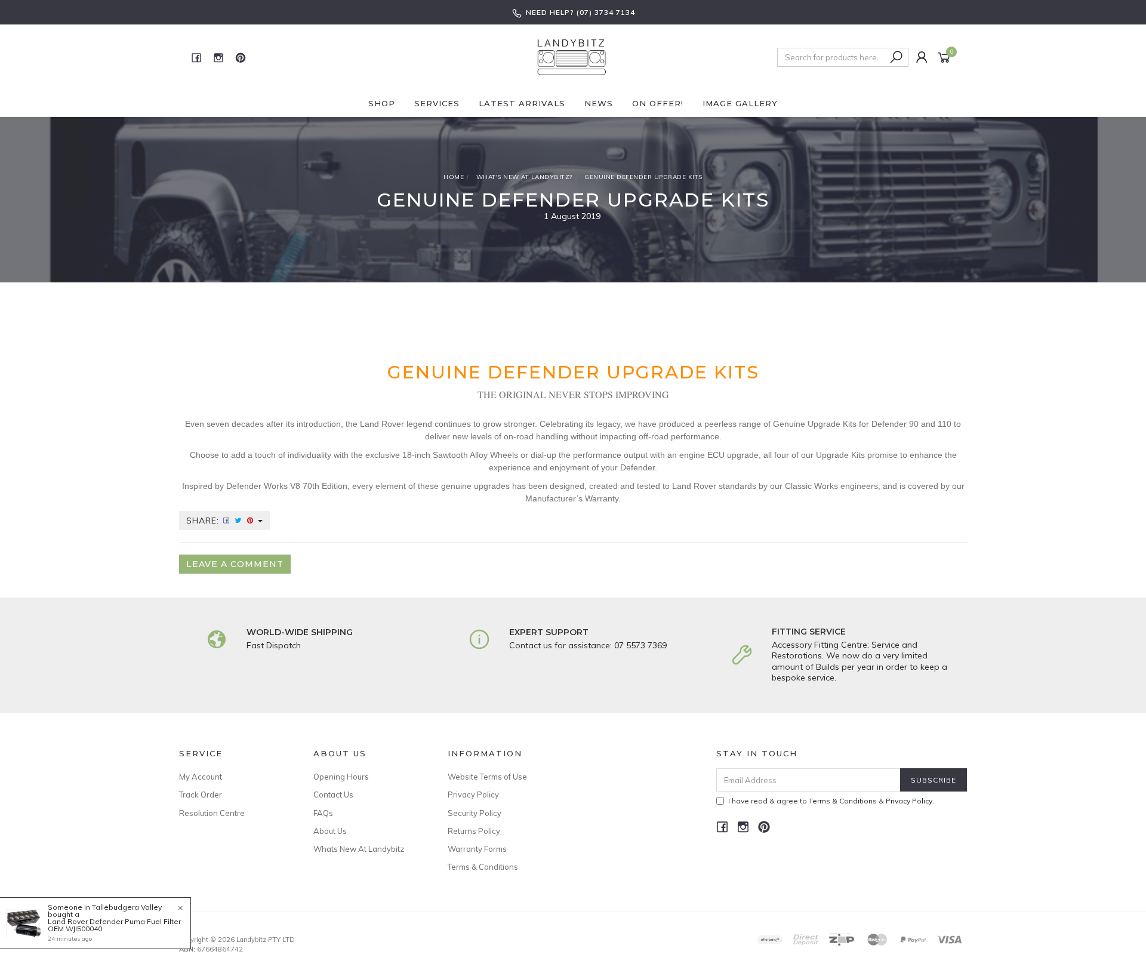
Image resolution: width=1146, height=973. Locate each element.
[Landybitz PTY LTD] (572, 56)
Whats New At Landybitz (358, 849)
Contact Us (333, 794)
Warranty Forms (477, 849)
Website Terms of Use (487, 776)
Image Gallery (740, 103)
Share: (204, 520)
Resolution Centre (212, 813)
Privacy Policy (473, 794)
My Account (200, 776)
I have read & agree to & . (831, 800)
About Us (330, 831)
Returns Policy (474, 831)
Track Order (200, 794)
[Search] (896, 57)
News (598, 103)
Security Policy (474, 813)
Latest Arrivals (522, 103)
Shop (381, 103)
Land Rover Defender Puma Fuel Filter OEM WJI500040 (114, 925)
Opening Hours (341, 776)
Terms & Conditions (483, 867)
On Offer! (657, 103)
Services (437, 103)
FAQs (323, 813)
